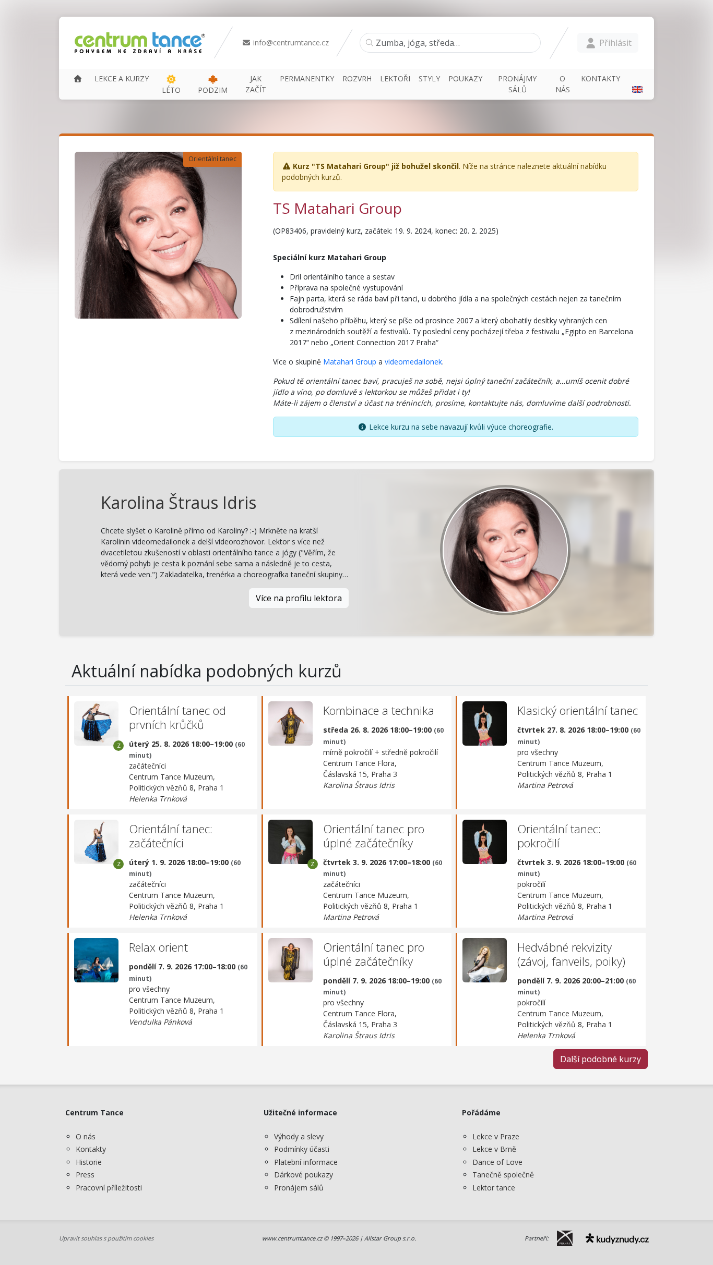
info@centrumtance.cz (290, 42)
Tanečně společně (503, 1174)
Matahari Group (349, 362)
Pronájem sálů (299, 1188)
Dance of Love (497, 1162)
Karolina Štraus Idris (178, 502)
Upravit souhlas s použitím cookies (106, 1238)
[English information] (636, 84)
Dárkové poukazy (303, 1174)
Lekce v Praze (495, 1136)
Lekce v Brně (494, 1149)
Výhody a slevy (299, 1136)
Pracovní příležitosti (109, 1188)
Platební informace (306, 1162)
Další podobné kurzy (600, 1059)
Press (85, 1174)
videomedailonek (413, 362)
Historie (89, 1162)
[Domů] (77, 78)
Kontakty (91, 1149)
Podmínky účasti (301, 1149)
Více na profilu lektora (299, 598)
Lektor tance (493, 1188)
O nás (86, 1136)
